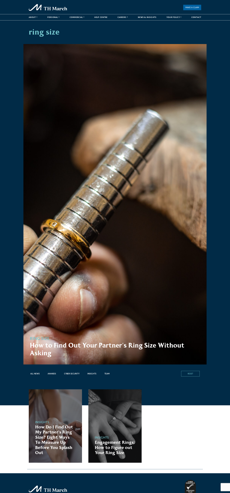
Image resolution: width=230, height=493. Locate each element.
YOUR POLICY (173, 17)
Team (107, 373)
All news (35, 373)
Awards (52, 373)
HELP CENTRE (100, 17)
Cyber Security (71, 373)
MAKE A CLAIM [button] (192, 7)
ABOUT (32, 17)
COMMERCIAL (76, 17)
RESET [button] (190, 373)
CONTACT (196, 17)
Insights (91, 373)
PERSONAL (52, 17)
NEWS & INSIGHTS (147, 17)
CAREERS (122, 17)
